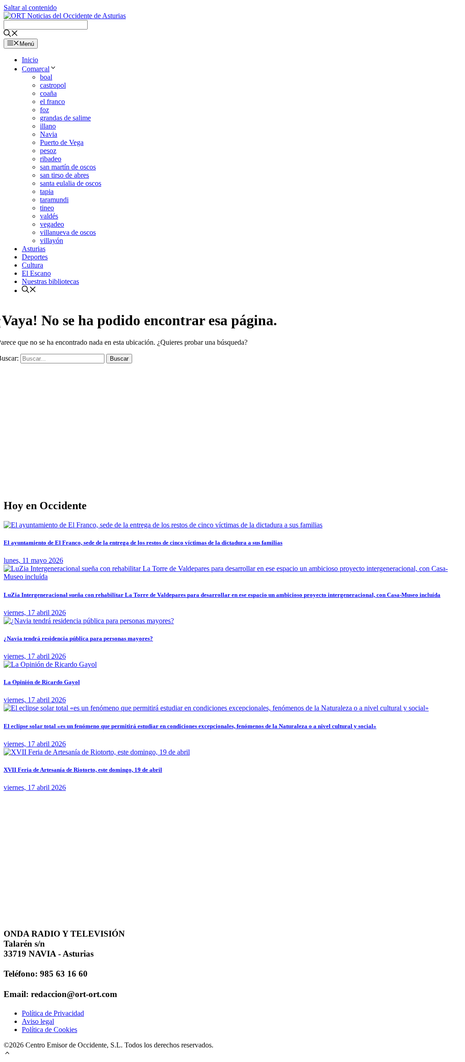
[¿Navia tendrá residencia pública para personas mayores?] (89, 621)
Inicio (30, 60)
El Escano (36, 273)
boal (46, 77)
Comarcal (35, 69)
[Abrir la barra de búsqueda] (11, 34)
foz (44, 110)
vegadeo (52, 224)
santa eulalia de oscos (70, 183)
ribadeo (50, 159)
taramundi (54, 199)
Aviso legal (38, 1021)
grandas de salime (65, 118)
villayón (51, 240)
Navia (48, 134)
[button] (7, 1054)
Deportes (35, 257)
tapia (47, 191)
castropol (53, 85)
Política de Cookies (49, 1029)
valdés (49, 216)
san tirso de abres (64, 175)
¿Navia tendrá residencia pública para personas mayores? (78, 638)
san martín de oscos (68, 167)
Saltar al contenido (30, 7)
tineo (47, 208)
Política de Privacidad (53, 1013)
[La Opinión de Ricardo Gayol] (50, 664)
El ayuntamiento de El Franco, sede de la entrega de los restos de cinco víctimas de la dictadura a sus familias (143, 542)
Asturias (33, 249)
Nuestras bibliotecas (50, 281)
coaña (48, 93)
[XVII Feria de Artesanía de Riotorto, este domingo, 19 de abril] (97, 752)
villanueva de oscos (68, 232)
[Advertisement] (232, 427)
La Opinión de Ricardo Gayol (42, 682)
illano (48, 126)
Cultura (32, 265)
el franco (52, 101)
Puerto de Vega (62, 142)
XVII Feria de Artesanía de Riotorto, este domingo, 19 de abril (83, 769)
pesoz (48, 150)
